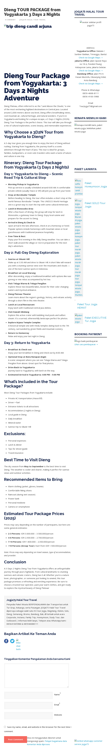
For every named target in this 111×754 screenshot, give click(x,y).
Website (58, 714)
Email (56, 704)
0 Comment (10, 20)
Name (57, 694)
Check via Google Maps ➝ (91, 57)
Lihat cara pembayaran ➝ (86, 344)
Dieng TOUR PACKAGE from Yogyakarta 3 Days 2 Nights (32, 12)
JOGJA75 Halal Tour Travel (32, 20)
